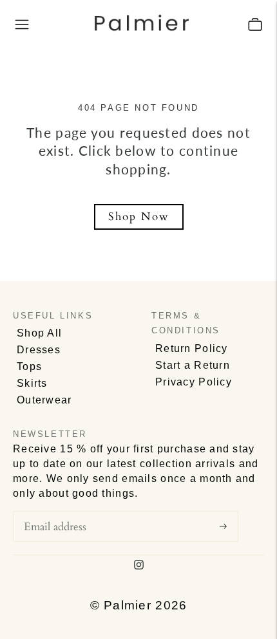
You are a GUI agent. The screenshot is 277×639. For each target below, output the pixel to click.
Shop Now (138, 216)
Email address (61, 508)
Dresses (39, 349)
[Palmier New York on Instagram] (139, 565)
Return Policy (191, 348)
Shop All (39, 333)
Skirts (32, 383)
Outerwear (44, 399)
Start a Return (192, 365)
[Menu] (22, 24)
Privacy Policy (193, 381)
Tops (29, 366)
